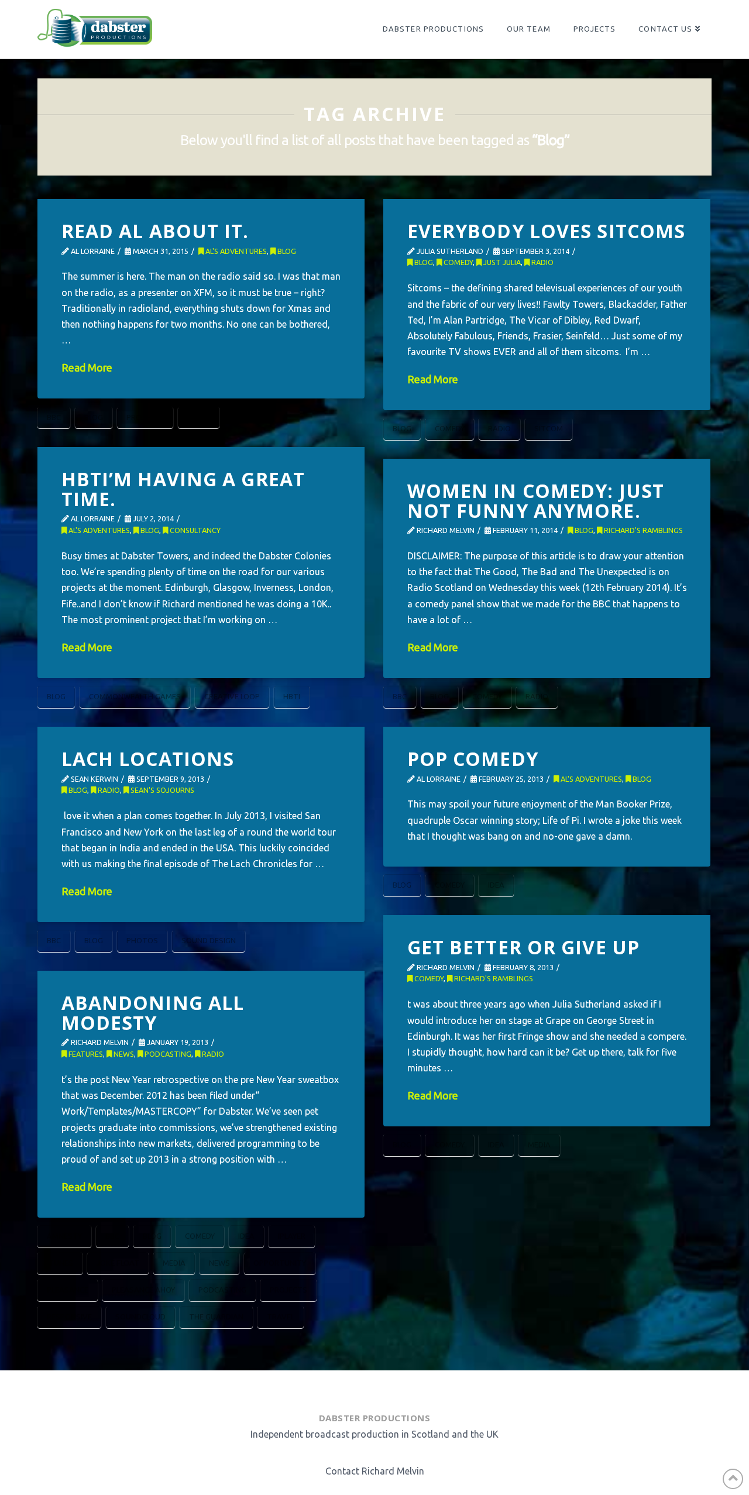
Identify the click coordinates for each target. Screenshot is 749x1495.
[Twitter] (358, 1388)
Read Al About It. (155, 230)
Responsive (69, 1316)
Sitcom (548, 428)
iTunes (60, 1263)
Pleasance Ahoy (143, 1290)
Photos (142, 940)
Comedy (457, 262)
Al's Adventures (235, 251)
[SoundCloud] (415, 1388)
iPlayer (291, 1236)
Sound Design (208, 940)
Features (85, 1054)
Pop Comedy (472, 758)
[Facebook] (331, 1388)
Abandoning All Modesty (153, 1012)
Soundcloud (140, 1316)
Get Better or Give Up (523, 947)
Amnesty (64, 1236)
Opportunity (279, 1263)
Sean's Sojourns (161, 790)
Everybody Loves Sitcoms (546, 230)
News (123, 1054)
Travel (280, 1316)
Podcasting (167, 1054)
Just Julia (501, 262)
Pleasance (67, 1290)
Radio (198, 417)
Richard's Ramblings (642, 530)
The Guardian (216, 1316)
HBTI (291, 696)
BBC (54, 417)
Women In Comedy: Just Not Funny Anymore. (536, 500)
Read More (86, 367)
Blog (286, 251)
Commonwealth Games (135, 696)
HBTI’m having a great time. (183, 488)
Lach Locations (148, 758)
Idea (496, 885)
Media (539, 1144)
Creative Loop (232, 696)
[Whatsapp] (385, 1388)
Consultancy (194, 530)
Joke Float (118, 1263)
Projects (145, 417)
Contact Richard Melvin (374, 1471)
